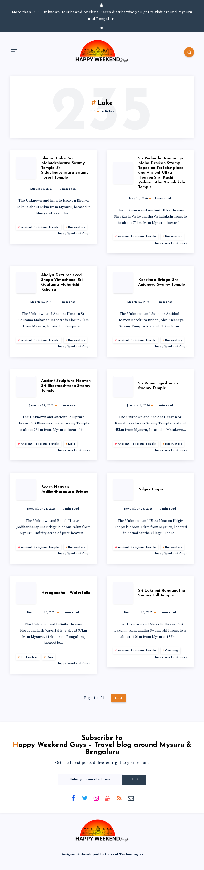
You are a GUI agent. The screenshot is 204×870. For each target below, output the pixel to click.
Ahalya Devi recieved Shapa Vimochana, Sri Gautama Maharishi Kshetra (62, 282)
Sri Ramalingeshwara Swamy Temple (158, 385)
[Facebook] (73, 798)
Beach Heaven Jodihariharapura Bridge (64, 489)
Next (118, 698)
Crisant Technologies (124, 854)
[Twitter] (84, 798)
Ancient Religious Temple (40, 227)
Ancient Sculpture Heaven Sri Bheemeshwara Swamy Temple (66, 385)
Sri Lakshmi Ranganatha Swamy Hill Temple (161, 593)
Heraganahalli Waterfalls (65, 593)
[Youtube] (107, 798)
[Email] (131, 798)
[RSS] (119, 798)
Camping (171, 650)
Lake (71, 443)
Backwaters (76, 227)
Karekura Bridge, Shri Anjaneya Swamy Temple (161, 282)
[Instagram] (96, 798)
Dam (50, 657)
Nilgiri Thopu (150, 489)
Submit (134, 779)
